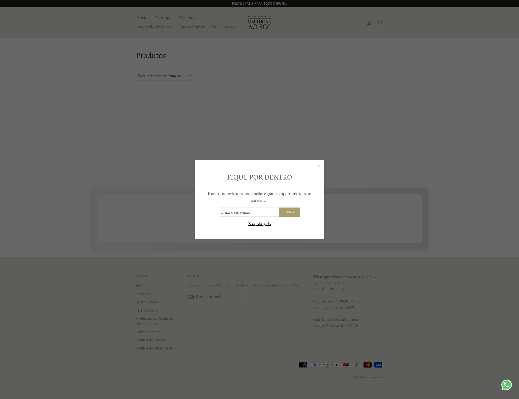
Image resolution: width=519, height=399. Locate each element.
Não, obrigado (259, 223)
